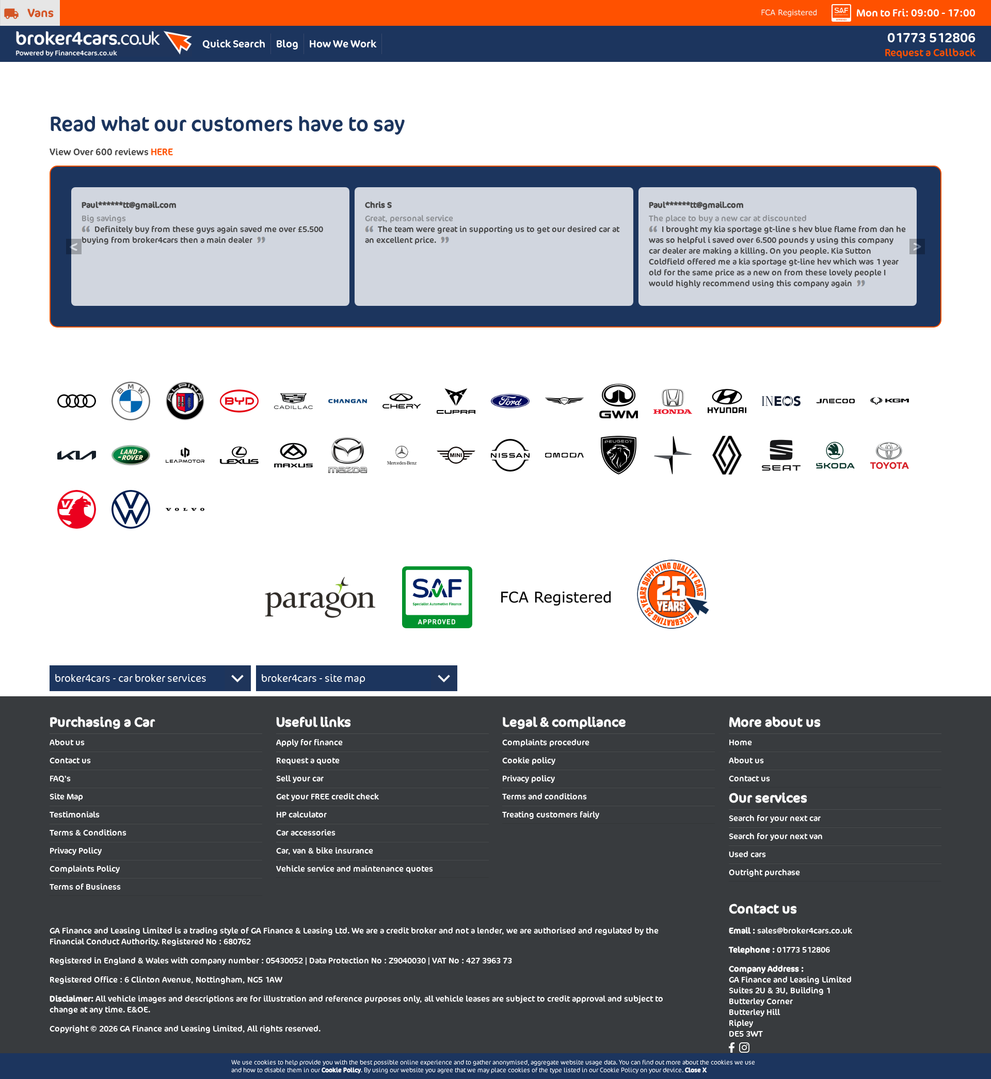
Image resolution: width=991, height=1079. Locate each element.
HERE (162, 152)
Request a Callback (930, 52)
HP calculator (301, 814)
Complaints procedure (545, 742)
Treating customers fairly (550, 814)
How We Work (342, 44)
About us (67, 742)
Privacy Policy (76, 850)
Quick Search (233, 44)
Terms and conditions (544, 796)
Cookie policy (528, 760)
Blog (287, 44)
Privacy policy (528, 778)
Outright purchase (764, 872)
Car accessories (305, 832)
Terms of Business (85, 886)
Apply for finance (309, 742)
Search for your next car (775, 818)
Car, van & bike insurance (324, 850)
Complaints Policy (85, 868)
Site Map (66, 796)
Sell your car (300, 778)
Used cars (747, 854)
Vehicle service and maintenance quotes (354, 868)
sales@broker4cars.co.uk (804, 930)
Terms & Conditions (88, 832)
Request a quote (308, 760)
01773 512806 (931, 37)
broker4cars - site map (313, 678)
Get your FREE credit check (327, 796)
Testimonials (75, 814)
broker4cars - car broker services (130, 678)
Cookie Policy (341, 1070)
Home (740, 742)
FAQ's (60, 778)
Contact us (70, 760)
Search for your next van (776, 836)
